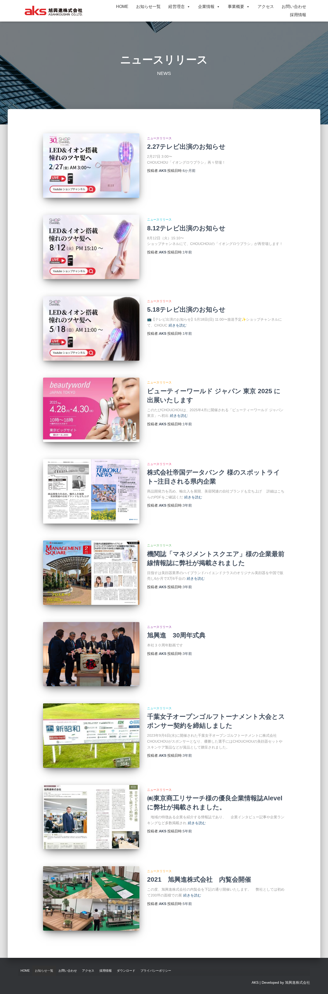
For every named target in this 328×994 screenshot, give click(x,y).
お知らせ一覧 (148, 6)
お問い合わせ (294, 6)
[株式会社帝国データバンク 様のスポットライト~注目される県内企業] (91, 491)
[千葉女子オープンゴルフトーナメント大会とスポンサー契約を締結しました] (91, 735)
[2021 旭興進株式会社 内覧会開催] (91, 898)
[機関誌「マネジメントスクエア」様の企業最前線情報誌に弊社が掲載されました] (91, 572)
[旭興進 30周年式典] (91, 654)
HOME (122, 6)
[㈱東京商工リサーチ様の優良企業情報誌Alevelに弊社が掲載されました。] (91, 817)
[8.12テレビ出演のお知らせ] (91, 247)
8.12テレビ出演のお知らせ (186, 228)
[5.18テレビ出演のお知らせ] (91, 328)
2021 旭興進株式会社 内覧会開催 (199, 879)
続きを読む (178, 325)
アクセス (266, 6)
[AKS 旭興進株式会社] (53, 11)
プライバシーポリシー (155, 970)
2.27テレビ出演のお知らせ (186, 146)
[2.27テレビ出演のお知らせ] (91, 165)
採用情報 (298, 15)
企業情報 (206, 6)
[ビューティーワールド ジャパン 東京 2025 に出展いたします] (91, 410)
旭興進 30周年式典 (176, 635)
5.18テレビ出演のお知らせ (186, 309)
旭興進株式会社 (297, 982)
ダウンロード (126, 970)
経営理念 (176, 6)
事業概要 (236, 6)
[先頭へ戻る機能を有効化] (317, 983)
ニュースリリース (159, 138)
